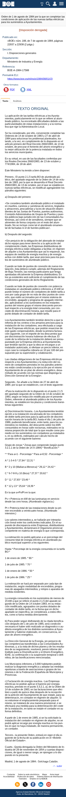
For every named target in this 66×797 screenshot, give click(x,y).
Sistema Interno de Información (50, 777)
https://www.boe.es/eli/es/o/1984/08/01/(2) (30, 79)
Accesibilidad (8, 777)
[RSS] (17, 786)
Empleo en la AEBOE (38, 779)
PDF (12, 89)
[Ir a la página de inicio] (8, 5)
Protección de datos (25, 777)
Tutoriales (23, 779)
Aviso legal (54, 774)
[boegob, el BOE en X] (25, 786)
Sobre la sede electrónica (28, 774)
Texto (5, 101)
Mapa (44, 774)
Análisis (17, 101)
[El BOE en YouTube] (48, 786)
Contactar (11, 774)
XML (29, 89)
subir (59, 766)
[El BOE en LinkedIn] (40, 786)
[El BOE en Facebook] (33, 786)
